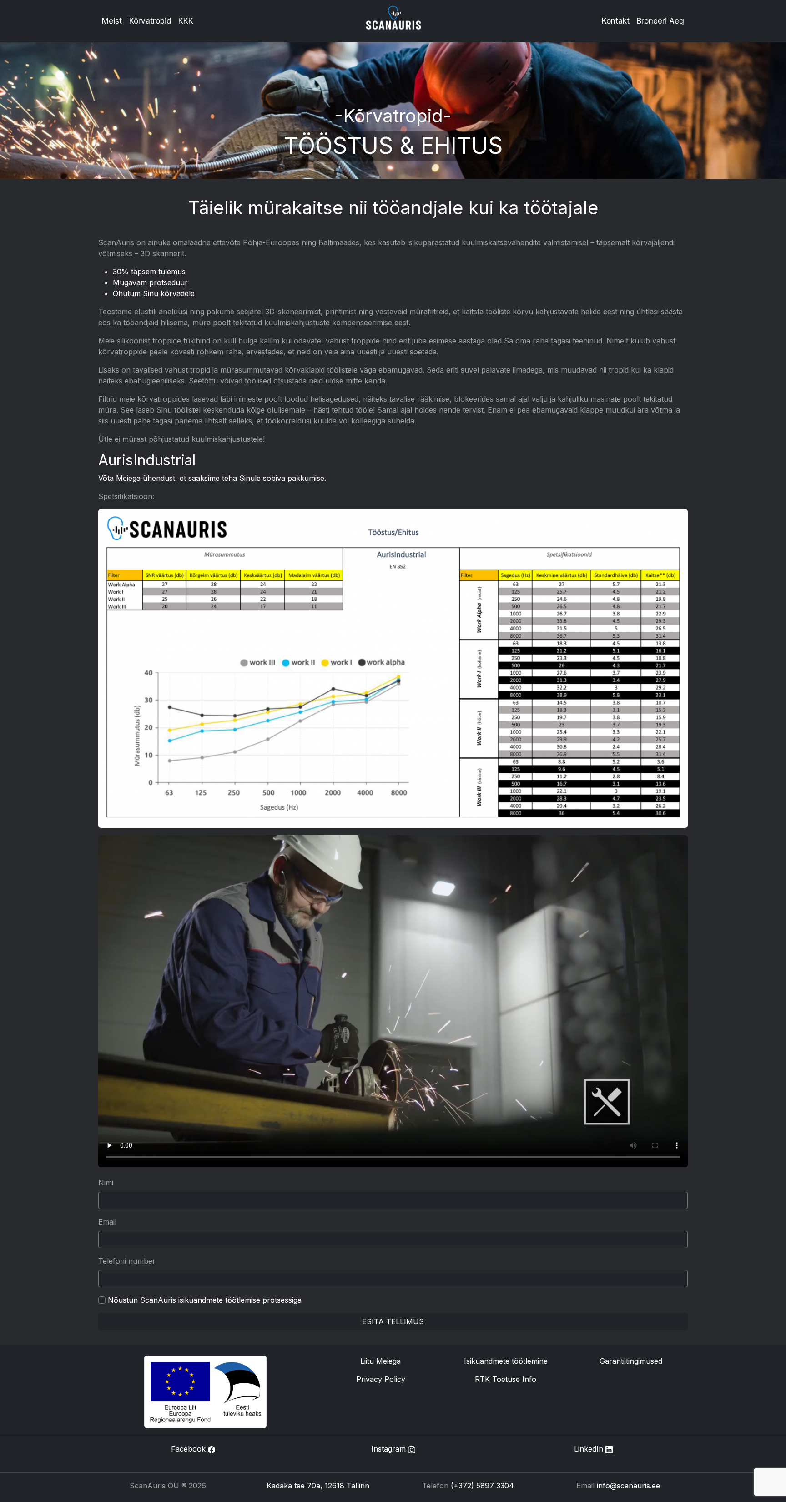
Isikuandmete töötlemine (506, 1361)
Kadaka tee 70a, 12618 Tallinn (318, 1485)
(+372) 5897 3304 (482, 1485)
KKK (185, 20)
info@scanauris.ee (628, 1485)
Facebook (189, 1448)
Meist (112, 20)
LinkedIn (589, 1448)
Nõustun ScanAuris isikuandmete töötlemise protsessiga (205, 1300)
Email (107, 1221)
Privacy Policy (380, 1379)
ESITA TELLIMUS (393, 1321)
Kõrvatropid (150, 20)
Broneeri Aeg (660, 20)
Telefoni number (127, 1260)
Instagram (389, 1448)
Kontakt (616, 20)
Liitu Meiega (380, 1361)
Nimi (105, 1182)
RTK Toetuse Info (505, 1379)
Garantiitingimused (631, 1361)
